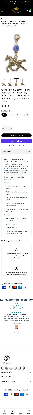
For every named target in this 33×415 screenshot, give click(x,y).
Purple (26, 115)
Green (19, 115)
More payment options (16, 145)
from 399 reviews (15, 308)
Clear (11, 115)
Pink (4, 119)
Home (3, 19)
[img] (16, 306)
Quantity (4, 125)
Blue (4, 115)
